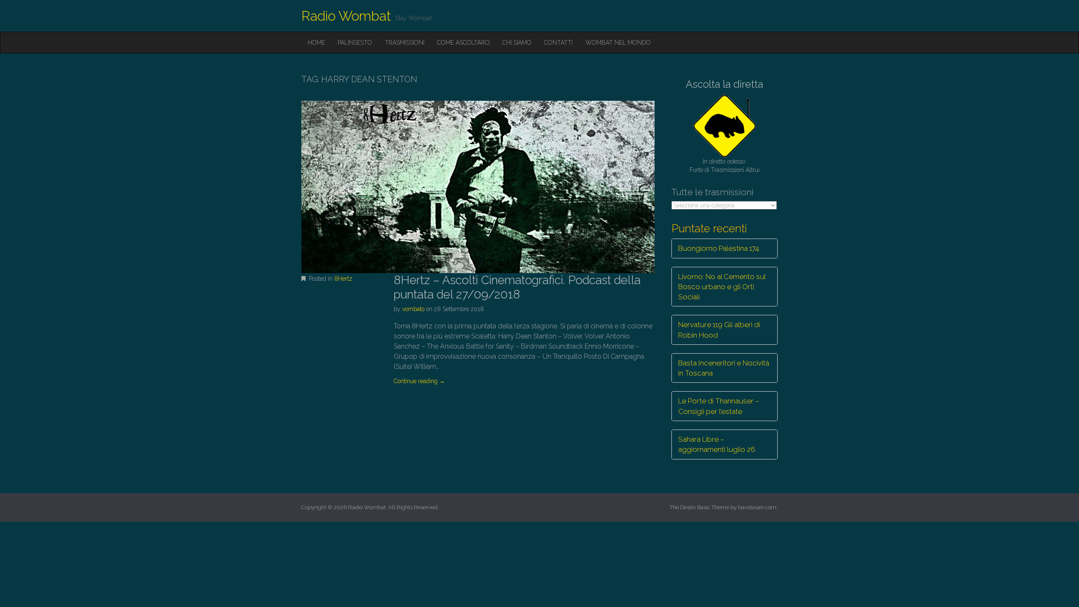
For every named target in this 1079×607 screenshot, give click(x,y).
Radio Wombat (346, 16)
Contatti (558, 42)
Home (316, 42)
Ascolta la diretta (724, 84)
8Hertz (343, 278)
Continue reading (419, 381)
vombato (413, 309)
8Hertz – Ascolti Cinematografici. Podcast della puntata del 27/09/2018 (517, 287)
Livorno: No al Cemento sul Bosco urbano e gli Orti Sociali (722, 286)
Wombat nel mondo (618, 42)
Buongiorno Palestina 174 (718, 248)
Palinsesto (355, 42)
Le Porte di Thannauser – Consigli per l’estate (719, 406)
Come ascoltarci (463, 42)
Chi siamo (516, 42)
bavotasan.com (757, 507)
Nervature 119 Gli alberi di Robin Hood (719, 329)
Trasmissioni (404, 42)
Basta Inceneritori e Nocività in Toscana (723, 368)
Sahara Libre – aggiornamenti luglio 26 (716, 444)
